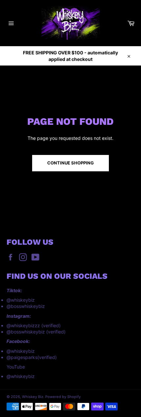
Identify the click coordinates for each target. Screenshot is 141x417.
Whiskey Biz (32, 396)
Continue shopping (70, 162)
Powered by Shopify (63, 396)
